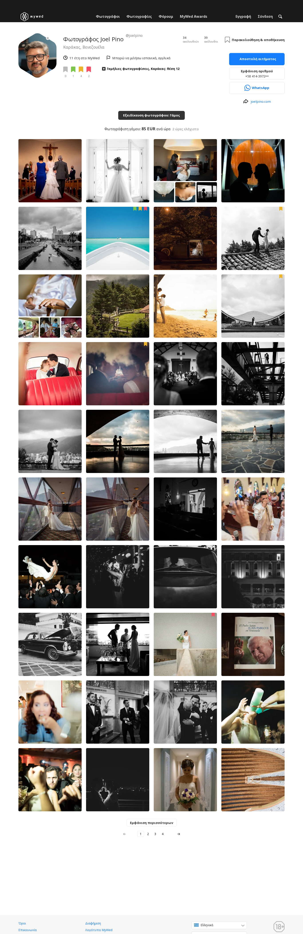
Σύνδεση (265, 16)
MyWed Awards (193, 16)
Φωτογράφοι (108, 16)
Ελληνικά (207, 925)
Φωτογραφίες (139, 16)
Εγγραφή (243, 16)
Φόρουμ (166, 16)
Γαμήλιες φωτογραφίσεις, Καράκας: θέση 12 (143, 69)
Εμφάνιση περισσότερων (151, 822)
